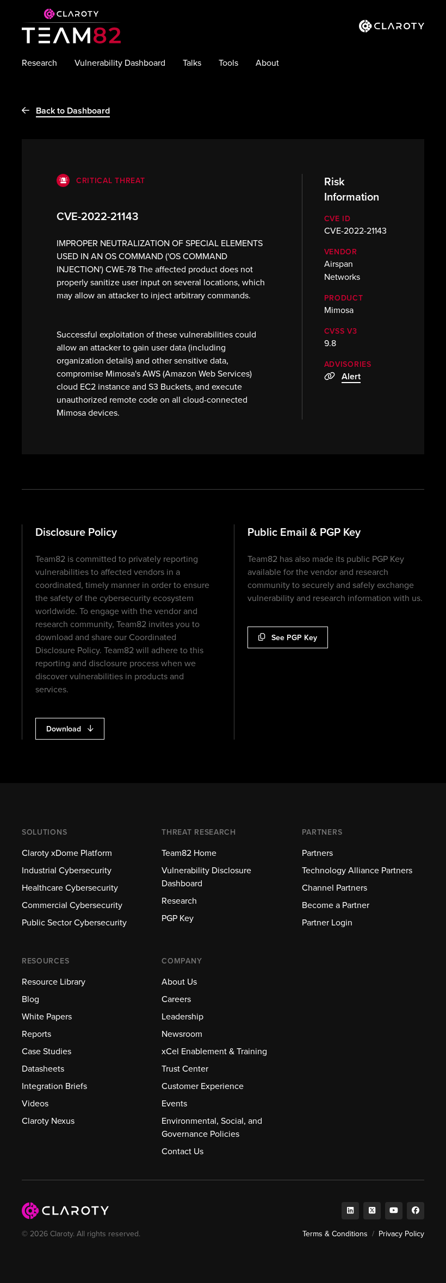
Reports (36, 1034)
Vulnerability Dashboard (120, 63)
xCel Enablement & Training (214, 1051)
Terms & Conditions (335, 1234)
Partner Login (327, 922)
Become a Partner (335, 905)
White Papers (47, 1016)
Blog (30, 999)
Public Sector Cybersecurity (74, 922)
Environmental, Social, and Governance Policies (212, 1127)
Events (174, 1103)
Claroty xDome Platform (67, 853)
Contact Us (182, 1151)
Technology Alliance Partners (357, 870)
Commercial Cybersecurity (72, 905)
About (267, 63)
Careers (176, 999)
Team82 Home (189, 853)
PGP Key (178, 918)
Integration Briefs (54, 1086)
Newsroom (182, 1034)
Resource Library (53, 981)
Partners (317, 853)
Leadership (182, 1016)
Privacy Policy (401, 1234)
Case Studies (46, 1051)
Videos (35, 1103)
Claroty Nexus (48, 1121)
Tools (228, 63)
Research (39, 63)
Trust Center (185, 1068)
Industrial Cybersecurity (67, 870)
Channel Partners (334, 887)
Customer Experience (203, 1086)
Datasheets (43, 1068)
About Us (179, 981)
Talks (192, 63)
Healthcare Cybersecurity (70, 887)
